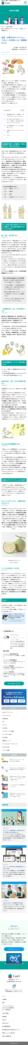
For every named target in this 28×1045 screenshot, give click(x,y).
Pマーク (5, 725)
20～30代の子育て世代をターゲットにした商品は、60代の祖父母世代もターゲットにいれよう (15, 120)
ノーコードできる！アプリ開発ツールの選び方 (14, 656)
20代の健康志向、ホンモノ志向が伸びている (15, 126)
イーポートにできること (8, 1006)
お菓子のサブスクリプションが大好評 (15, 131)
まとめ (8, 135)
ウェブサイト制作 (13, 660)
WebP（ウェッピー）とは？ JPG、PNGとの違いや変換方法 (17, 760)
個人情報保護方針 (6, 1026)
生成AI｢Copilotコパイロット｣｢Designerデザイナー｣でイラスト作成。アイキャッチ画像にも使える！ (13, 675)
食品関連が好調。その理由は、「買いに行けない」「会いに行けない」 (15, 115)
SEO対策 (5, 728)
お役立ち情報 (9, 27)
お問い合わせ (5, 1023)
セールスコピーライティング (10, 744)
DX (3, 722)
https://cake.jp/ (14, 562)
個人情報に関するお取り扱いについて (11, 1029)
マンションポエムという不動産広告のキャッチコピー (17, 785)
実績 (3, 1002)
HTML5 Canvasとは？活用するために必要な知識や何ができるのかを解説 (18, 768)
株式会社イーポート (14, 979)
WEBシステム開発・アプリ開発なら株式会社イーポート (10, 0)
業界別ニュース (6, 740)
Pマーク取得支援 (6, 1009)
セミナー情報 (6, 750)
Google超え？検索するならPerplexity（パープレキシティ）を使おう (13, 668)
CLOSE (22, 110)
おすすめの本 (6, 747)
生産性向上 (11, 665)
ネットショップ (5, 52)
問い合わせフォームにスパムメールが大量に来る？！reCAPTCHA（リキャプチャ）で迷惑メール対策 (17, 795)
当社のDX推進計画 (6, 1036)
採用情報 (4, 1016)
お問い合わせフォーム (14, 949)
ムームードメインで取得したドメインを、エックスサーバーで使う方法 (14, 662)
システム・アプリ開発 (14, 654)
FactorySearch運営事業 (8, 1008)
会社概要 (4, 999)
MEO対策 (5, 737)
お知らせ (4, 1020)
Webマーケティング (8, 712)
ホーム (3, 27)
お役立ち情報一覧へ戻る (14, 683)
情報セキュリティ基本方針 (8, 1033)
